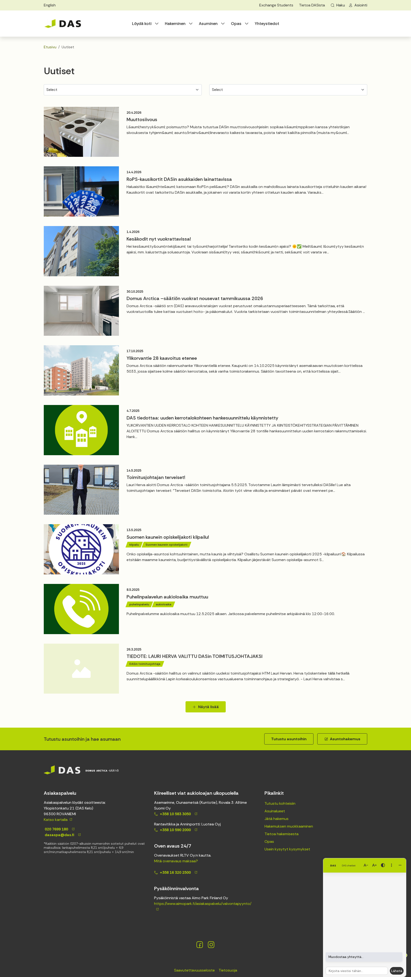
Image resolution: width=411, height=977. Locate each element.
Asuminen (208, 23)
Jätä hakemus (276, 818)
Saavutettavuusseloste (194, 970)
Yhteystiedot (267, 23)
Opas (236, 23)
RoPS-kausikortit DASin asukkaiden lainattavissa (179, 179)
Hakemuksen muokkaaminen (288, 826)
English (50, 5)
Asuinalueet (274, 811)
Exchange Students (276, 5)
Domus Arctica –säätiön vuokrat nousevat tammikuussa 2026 (195, 298)
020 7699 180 (56, 829)
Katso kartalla (56, 819)
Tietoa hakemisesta (281, 833)
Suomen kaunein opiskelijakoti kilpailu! (168, 537)
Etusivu (50, 46)
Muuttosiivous (142, 119)
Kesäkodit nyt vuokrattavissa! (159, 239)
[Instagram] (211, 944)
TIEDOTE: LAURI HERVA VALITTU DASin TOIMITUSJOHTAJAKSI (195, 656)
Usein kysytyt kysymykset (287, 849)
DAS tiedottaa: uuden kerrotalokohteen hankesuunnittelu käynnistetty (202, 418)
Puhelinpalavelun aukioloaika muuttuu (167, 597)
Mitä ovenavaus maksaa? (176, 861)
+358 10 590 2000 (175, 829)
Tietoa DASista (312, 5)
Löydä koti (142, 23)
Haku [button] (340, 5)
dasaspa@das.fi (59, 834)
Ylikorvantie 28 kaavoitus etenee (162, 358)
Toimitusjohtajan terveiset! (156, 477)
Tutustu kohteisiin (279, 803)
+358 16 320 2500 (175, 872)
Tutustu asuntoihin (289, 738)
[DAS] (63, 23)
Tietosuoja (228, 970)
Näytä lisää (208, 706)
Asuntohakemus (345, 738)
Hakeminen (175, 23)
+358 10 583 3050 (175, 813)
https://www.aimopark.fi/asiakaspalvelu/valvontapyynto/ (202, 903)
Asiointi (360, 5)
